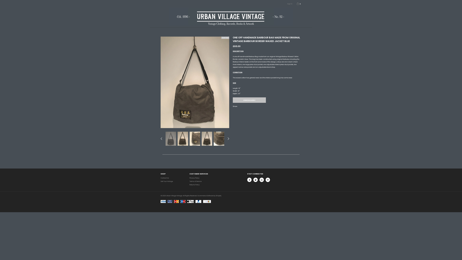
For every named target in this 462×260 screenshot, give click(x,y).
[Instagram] (262, 180)
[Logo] (231, 17)
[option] (195, 82)
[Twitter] (255, 180)
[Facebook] (249, 180)
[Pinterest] (268, 180)
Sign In (289, 4)
